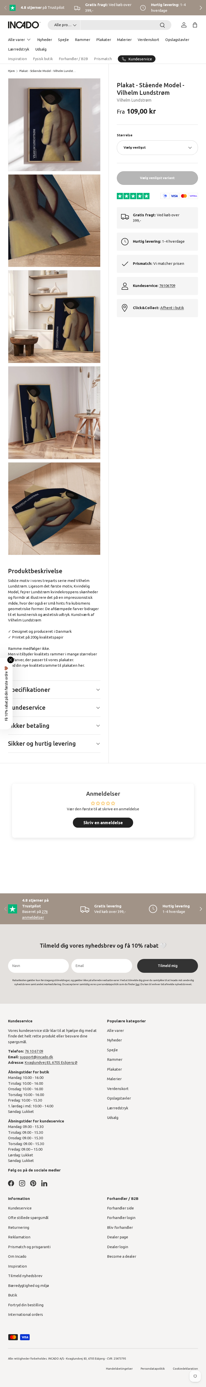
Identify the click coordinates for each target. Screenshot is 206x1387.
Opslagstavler (177, 39)
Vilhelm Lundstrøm (134, 100)
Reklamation (19, 1237)
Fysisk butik (43, 59)
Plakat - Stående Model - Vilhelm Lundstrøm (47, 70)
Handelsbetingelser (119, 1368)
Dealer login (117, 1247)
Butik (12, 1295)
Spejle (63, 39)
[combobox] (109, 25)
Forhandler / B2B (73, 59)
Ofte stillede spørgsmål (28, 1217)
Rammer (82, 39)
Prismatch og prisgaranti (29, 1247)
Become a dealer (121, 1256)
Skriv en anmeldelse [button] (103, 822)
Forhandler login (121, 1217)
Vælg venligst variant (157, 178)
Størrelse (124, 135)
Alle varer (115, 1030)
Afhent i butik (172, 308)
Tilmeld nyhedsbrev (25, 1276)
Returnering (18, 1227)
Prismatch (103, 59)
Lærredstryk (18, 49)
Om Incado (17, 1256)
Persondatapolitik (153, 1368)
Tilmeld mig (168, 966)
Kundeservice (20, 1208)
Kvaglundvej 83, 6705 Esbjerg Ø (51, 1062)
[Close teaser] (10, 660)
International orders (25, 1314)
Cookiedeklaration (185, 1368)
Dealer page (117, 1237)
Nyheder (44, 39)
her (81, 665)
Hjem (11, 70)
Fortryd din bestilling (25, 1305)
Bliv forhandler (120, 1227)
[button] (194, 24)
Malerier (124, 39)
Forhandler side (120, 1208)
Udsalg (40, 49)
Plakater (103, 39)
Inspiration (17, 59)
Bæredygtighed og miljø (28, 1285)
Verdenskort (148, 39)
